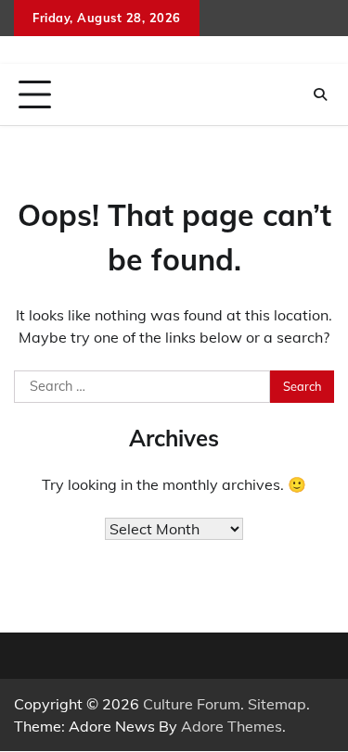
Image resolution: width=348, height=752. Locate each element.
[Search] (320, 94)
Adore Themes (231, 726)
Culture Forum (191, 704)
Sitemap (277, 704)
